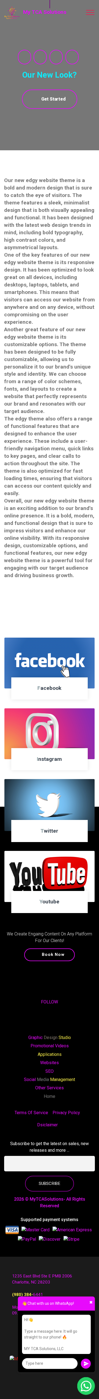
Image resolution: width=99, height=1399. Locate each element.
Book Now (53, 954)
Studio (65, 1037)
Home (49, 1096)
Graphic (36, 1037)
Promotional (43, 1045)
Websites (49, 1062)
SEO (49, 1071)
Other (41, 1087)
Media (42, 1079)
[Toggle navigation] (90, 12)
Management (62, 1079)
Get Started (53, 98)
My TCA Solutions (44, 12)
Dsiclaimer (47, 1124)
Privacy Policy (66, 1112)
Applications (50, 1054)
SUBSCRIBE (49, 1183)
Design (51, 1037)
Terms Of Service (31, 1112)
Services (55, 1087)
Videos (62, 1045)
